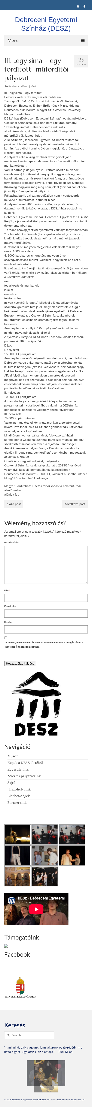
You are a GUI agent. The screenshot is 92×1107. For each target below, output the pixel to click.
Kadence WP (78, 1099)
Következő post (74, 504)
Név (7, 590)
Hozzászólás (11, 542)
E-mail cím (11, 606)
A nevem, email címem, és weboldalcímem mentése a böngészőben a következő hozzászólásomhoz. (44, 644)
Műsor (24, 86)
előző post (14, 504)
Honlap (8, 622)
